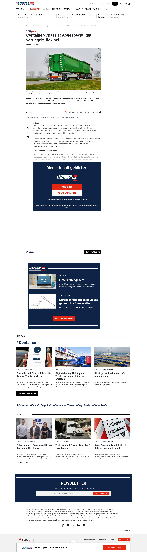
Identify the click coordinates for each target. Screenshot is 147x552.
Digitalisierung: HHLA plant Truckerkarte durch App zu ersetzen (70, 376)
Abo (115, 3)
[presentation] (129, 17)
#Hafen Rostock (108, 369)
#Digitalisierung (69, 369)
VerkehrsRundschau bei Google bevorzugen (83, 112)
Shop (102, 3)
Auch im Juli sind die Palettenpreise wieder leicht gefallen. (77, 308)
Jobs (108, 3)
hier (67, 207)
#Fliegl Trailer (83, 405)
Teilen (31, 112)
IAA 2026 (46, 9)
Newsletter (94, 3)
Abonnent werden (67, 193)
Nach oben (125, 530)
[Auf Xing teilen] (28, 136)
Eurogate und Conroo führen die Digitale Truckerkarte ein (33, 375)
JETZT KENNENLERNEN (63, 318)
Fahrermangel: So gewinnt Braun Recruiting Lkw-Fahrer (34, 446)
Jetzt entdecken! (114, 547)
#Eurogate (28, 369)
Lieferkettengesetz (71, 280)
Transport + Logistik (50, 26)
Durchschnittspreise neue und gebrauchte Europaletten (78, 301)
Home (28, 26)
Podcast (76, 9)
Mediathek (56, 9)
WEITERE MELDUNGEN (27, 394)
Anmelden (67, 186)
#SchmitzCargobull (40, 405)
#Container (26, 342)
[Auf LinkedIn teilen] (28, 132)
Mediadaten (89, 540)
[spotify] (84, 525)
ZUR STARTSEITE (93, 252)
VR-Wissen (86, 9)
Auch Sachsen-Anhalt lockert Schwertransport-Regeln (110, 446)
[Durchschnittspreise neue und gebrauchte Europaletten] (42, 301)
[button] (73, 541)
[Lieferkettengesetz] (42, 281)
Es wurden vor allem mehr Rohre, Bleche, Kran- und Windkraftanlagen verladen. (110, 384)
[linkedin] (78, 525)
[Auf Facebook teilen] (28, 123)
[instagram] (73, 525)
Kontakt (102, 540)
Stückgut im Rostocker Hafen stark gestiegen (110, 375)
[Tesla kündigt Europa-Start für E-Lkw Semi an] (74, 428)
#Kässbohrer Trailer (63, 405)
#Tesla (66, 441)
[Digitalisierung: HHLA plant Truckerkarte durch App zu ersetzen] (74, 357)
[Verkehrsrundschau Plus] (31, 31)
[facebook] (63, 525)
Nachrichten (35, 9)
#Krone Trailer (100, 405)
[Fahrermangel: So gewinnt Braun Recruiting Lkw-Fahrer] (34, 428)
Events (67, 9)
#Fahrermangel (30, 441)
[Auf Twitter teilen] (28, 127)
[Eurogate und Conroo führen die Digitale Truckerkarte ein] (34, 357)
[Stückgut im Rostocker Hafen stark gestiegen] (112, 357)
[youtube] (68, 525)
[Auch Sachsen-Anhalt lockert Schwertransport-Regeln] (112, 428)
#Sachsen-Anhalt (108, 441)
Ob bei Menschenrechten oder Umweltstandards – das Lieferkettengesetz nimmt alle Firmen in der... (78, 285)
